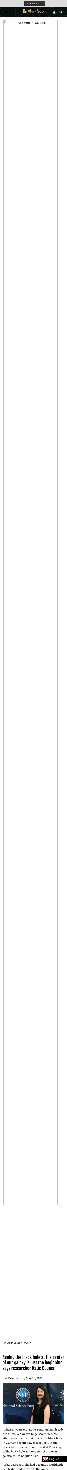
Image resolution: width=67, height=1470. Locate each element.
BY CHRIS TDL (35, 3)
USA (26, 1342)
